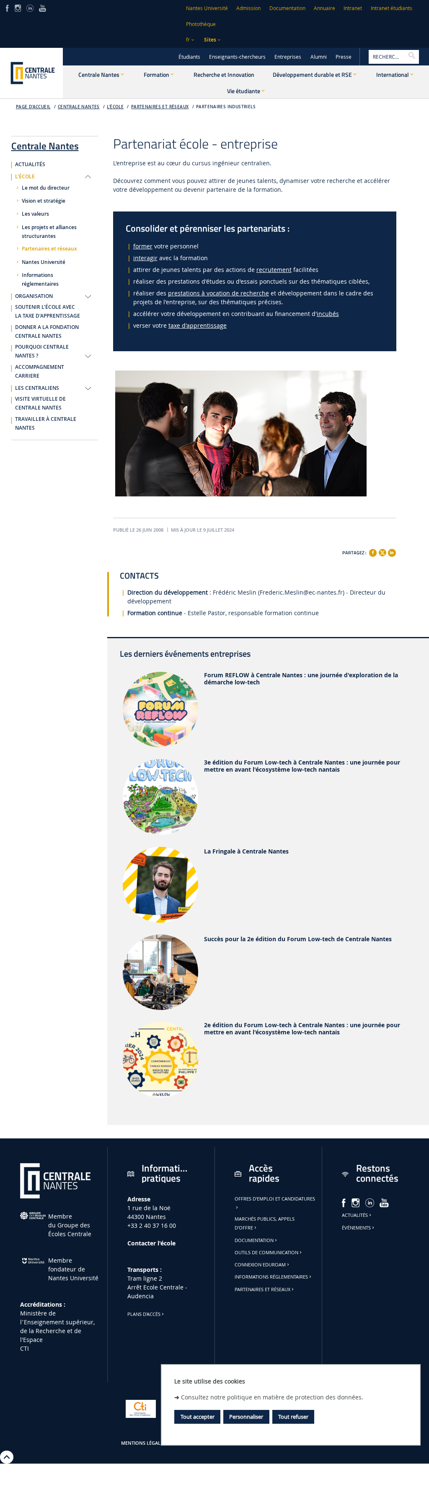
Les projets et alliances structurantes (49, 232)
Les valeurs (35, 214)
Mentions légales (143, 1443)
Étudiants (189, 56)
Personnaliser (246, 1416)
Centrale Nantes (79, 107)
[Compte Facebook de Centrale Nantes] (7, 7)
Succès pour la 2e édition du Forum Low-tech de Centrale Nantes (298, 939)
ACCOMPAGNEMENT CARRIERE (39, 371)
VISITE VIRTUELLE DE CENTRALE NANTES (40, 403)
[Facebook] (373, 552)
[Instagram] (18, 7)
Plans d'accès (143, 1314)
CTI (24, 1348)
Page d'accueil (33, 107)
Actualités (355, 1215)
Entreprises (287, 56)
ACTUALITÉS (30, 164)
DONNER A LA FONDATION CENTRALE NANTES (47, 331)
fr (188, 40)
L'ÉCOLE (115, 107)
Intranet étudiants (391, 8)
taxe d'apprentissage (197, 325)
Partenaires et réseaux (160, 107)
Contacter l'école (151, 1243)
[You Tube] (42, 7)
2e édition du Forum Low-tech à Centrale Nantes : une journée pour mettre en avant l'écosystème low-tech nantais (302, 1029)
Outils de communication (266, 1252)
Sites (210, 39)
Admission (248, 8)
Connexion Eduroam (260, 1265)
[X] (382, 551)
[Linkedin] (391, 552)
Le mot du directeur (46, 188)
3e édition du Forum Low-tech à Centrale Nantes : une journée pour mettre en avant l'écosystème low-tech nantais (302, 766)
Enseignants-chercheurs (237, 56)
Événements (356, 1228)
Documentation (287, 8)
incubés (328, 314)
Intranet (353, 8)
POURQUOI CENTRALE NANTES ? (42, 351)
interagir (145, 258)
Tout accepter (197, 1416)
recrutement (274, 270)
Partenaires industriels (226, 107)
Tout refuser (293, 1416)
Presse (343, 56)
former (142, 246)
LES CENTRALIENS (37, 388)
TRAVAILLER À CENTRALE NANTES (45, 423)
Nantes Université (207, 8)
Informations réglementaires (40, 279)
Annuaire (324, 8)
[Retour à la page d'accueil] (31, 73)
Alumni (318, 56)
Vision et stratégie (43, 201)
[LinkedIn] (29, 7)
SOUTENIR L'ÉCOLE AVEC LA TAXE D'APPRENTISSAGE (47, 311)
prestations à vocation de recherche (218, 293)
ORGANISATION (34, 296)
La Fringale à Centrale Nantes (246, 851)
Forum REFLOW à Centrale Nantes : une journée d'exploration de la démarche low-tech (301, 679)
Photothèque (201, 24)
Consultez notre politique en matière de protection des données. (272, 1397)
